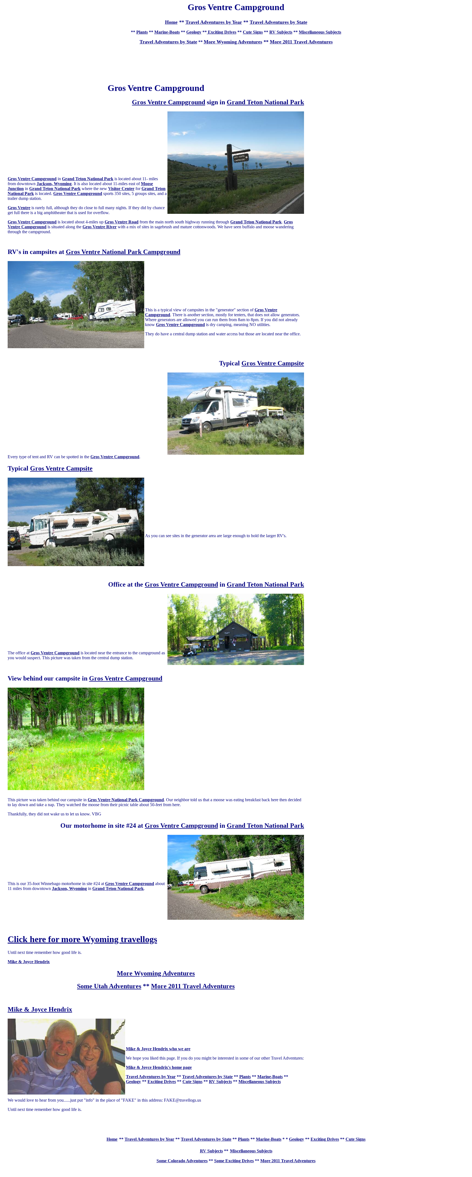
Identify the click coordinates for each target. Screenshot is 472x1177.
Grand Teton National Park (265, 102)
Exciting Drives (221, 32)
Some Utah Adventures (109, 986)
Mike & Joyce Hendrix (40, 1009)
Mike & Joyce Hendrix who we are (158, 1048)
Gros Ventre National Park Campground (123, 251)
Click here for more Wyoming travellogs (82, 939)
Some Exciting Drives (234, 1160)
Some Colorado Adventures (182, 1160)
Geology (193, 32)
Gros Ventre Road (121, 222)
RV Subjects (280, 32)
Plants (142, 32)
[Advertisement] (236, 61)
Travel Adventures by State (278, 22)
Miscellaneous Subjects (320, 32)
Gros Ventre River (99, 226)
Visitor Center (121, 188)
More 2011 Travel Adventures (301, 42)
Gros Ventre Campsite (272, 363)
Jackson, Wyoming (54, 183)
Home (112, 1139)
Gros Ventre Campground (168, 102)
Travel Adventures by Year (213, 22)
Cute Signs (253, 32)
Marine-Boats (167, 32)
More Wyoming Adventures (233, 42)
